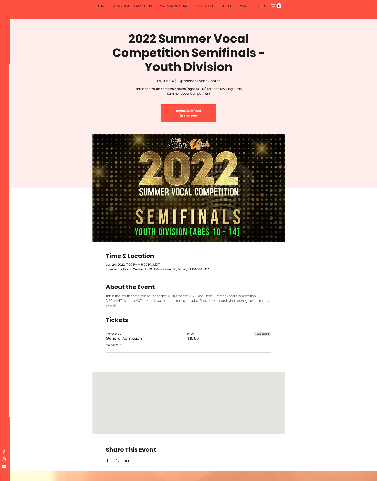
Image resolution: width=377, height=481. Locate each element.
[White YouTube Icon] (3, 466)
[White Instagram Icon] (3, 459)
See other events (188, 115)
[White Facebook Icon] (3, 452)
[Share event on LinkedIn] (127, 460)
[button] (277, 5)
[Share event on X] (117, 460)
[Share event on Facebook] (108, 460)
